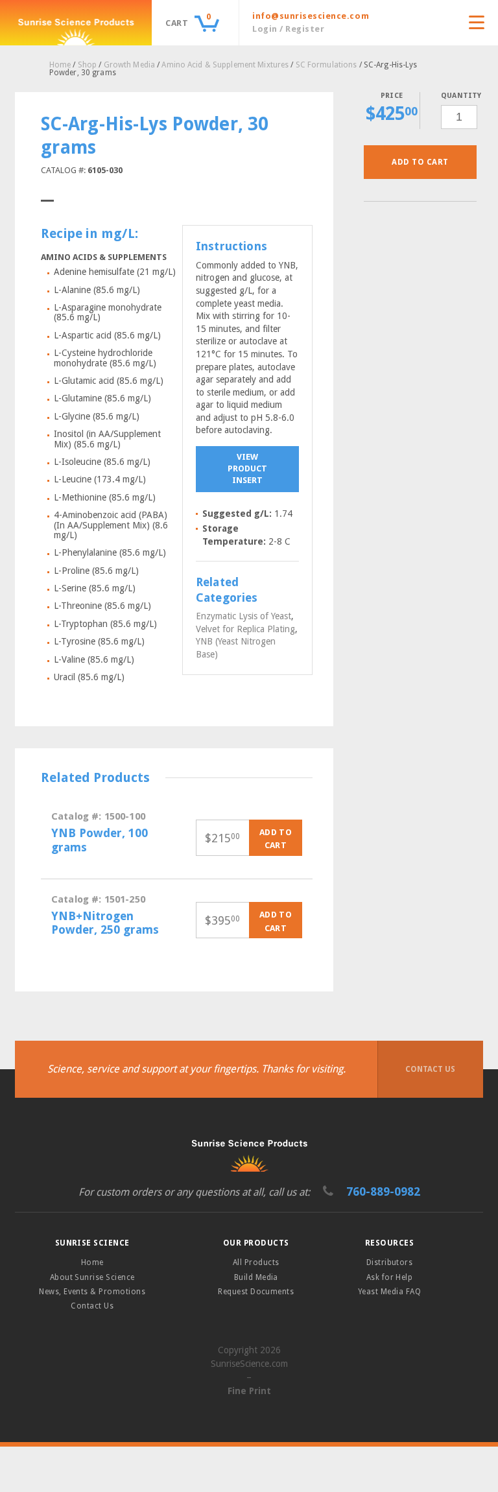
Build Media (256, 1277)
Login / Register (288, 29)
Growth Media (129, 64)
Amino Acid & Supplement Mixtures (225, 64)
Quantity (459, 95)
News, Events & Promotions (92, 1291)
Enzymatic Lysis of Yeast (243, 616)
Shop (87, 64)
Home (60, 64)
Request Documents (256, 1291)
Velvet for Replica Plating (245, 629)
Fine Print (249, 1391)
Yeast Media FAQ (389, 1291)
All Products (256, 1262)
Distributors (389, 1262)
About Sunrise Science (92, 1277)
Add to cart (420, 162)
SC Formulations (326, 64)
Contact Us (430, 1069)
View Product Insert (247, 468)
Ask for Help (389, 1277)
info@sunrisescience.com (310, 16)
